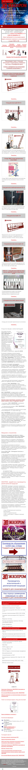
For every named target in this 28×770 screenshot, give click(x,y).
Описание (10, 764)
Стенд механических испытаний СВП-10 (13, 131)
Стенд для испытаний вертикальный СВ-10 (14, 187)
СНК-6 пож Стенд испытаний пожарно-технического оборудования (13, 603)
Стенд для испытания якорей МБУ (10, 639)
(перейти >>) (16, 35)
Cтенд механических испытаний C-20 (13, 244)
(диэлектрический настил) (12, 47)
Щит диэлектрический (7, 653)
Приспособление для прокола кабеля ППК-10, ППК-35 (12, 631)
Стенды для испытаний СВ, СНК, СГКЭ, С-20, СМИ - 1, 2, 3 (14, 610)
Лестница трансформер (4, 46)
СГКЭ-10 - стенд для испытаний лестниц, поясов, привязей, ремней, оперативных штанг (13, 272)
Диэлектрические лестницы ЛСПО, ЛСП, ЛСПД (12, 660)
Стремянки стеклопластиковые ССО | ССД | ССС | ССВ (13, 616)
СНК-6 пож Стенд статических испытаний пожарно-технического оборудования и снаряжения (13, 75)
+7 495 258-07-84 (14, 18)
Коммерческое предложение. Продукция (11, 607)
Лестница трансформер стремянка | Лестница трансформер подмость (12, 621)
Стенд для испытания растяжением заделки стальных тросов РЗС (12, 642)
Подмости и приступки (7, 626)
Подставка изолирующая (12, 44)
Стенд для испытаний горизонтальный (14, 300)
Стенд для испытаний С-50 (14, 215)
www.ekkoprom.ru (10, 728)
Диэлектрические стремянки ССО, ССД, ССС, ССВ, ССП (13, 658)
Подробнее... (14, 98)
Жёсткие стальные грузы (7, 662)
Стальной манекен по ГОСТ (24, 45)
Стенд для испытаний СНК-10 (13, 103)
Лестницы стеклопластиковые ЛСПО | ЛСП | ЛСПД (13, 613)
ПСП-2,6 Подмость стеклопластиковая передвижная (14, 651)
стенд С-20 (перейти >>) (17, 33)
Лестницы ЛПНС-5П (6, 648)
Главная (4, 764)
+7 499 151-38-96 (14, 16)
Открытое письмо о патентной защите (10, 605)
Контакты (14, 766)
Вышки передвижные (7, 624)
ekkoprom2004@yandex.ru (10, 726)
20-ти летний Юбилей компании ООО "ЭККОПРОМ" (13, 692)
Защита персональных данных (8, 739)
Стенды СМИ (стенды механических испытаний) (13, 159)
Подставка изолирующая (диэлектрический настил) (13, 633)
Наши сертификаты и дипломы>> (8, 714)
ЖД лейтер (4, 644)
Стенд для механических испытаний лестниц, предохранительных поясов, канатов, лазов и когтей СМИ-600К (13, 752)
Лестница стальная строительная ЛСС (11, 628)
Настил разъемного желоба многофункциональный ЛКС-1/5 (13, 636)
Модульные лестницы (7, 618)
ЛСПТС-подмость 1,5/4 (7, 646)
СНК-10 (10, 35)
